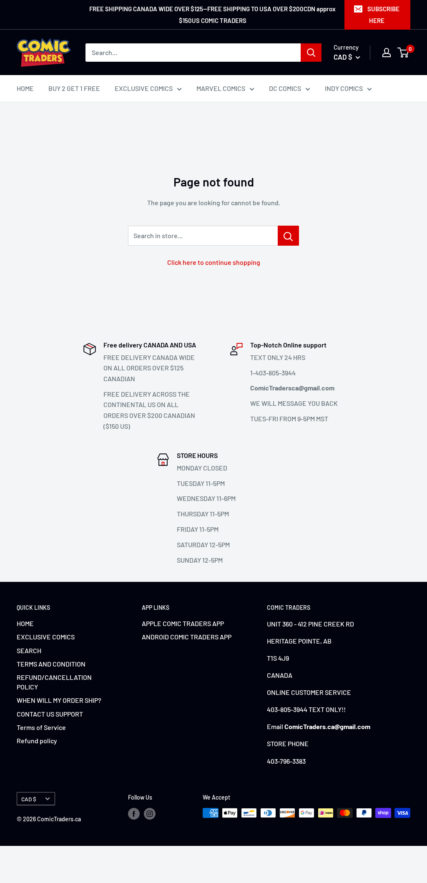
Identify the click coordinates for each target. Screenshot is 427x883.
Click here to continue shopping (213, 262)
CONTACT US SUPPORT (50, 714)
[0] (403, 53)
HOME (25, 88)
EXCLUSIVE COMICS (144, 88)
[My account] (386, 52)
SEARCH (29, 650)
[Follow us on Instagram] (150, 814)
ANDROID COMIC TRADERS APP (186, 637)
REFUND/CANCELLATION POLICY (54, 681)
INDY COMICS (344, 88)
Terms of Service (41, 727)
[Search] (311, 52)
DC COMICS (285, 88)
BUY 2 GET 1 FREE (74, 88)
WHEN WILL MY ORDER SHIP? (59, 700)
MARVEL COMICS (220, 88)
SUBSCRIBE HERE (383, 14)
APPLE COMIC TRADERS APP (183, 623)
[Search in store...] (288, 236)
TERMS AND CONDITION (51, 664)
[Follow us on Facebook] (134, 814)
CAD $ (28, 798)
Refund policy (37, 741)
